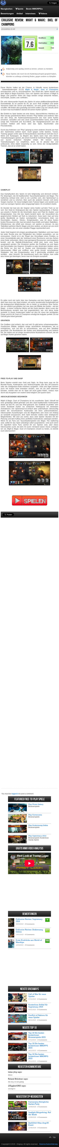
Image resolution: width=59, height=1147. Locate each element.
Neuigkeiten (6, 9)
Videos (43, 13)
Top (54, 1137)
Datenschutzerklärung (48, 1144)
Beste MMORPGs (34, 9)
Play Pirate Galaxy (35, 804)
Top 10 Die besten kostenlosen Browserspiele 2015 (37, 1035)
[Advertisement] (29, 648)
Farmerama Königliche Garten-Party (38, 1103)
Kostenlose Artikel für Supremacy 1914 (38, 1006)
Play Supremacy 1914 (37, 836)
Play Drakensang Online (38, 825)
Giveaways (6, 18)
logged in (15, 794)
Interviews (30, 13)
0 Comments (30, 924)
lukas (10, 1075)
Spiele (20, 9)
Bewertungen (7, 13)
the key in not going (16, 1082)
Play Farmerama (35, 815)
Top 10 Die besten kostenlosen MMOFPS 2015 (38, 1045)
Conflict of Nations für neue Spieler (38, 1016)
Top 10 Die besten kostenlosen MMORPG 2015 (38, 1056)
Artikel (19, 13)
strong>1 (11, 1089)
